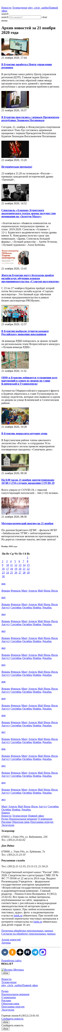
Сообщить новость (12, 1018)
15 (28, 565)
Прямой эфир (36, 815)
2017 (3, 732)
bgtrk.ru (18, 915)
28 (24, 572)
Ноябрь (37, 607)
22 (28, 568)
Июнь (47, 590)
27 (20, 572)
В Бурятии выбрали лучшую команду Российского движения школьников (25, 333)
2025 (3, 598)
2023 (3, 631)
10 (7, 565)
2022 (3, 648)
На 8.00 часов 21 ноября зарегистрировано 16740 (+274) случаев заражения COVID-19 (27, 481)
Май (40, 590)
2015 (3, 766)
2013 (3, 800)
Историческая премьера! (16, 166)
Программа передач (41, 821)
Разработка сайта (11, 960)
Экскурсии (7, 825)
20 (20, 568)
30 (3, 576)
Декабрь (47, 607)
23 (3, 572)
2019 (3, 699)
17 (7, 568)
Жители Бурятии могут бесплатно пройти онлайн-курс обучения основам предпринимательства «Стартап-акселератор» (30, 278)
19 (15, 568)
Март (24, 590)
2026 (3, 584)
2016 (3, 749)
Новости (6, 7)
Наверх (5, 812)
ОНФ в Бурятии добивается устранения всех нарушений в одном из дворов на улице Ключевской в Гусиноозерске (29, 380)
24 (7, 572)
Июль (54, 590)
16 (3, 568)
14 (24, 565)
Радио (4, 818)
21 (24, 568)
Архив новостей (11, 939)
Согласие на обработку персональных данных (28, 933)
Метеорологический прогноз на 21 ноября (27, 523)
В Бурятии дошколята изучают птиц (24, 433)
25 (11, 572)
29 (28, 572)
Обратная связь (21, 821)
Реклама (6, 821)
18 (11, 568)
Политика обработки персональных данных (27, 930)
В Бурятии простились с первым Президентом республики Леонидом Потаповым (30, 119)
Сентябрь (16, 607)
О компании (45, 818)
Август (5, 607)
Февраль (16, 590)
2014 (3, 783)
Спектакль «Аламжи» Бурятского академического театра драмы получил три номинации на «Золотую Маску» (28, 213)
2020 (3, 682)
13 (20, 565)
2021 (3, 665)
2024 (3, 614)
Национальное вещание (23, 818)
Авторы (6, 942)
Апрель (32, 590)
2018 (3, 716)
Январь (5, 590)
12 (15, 565)
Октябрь (27, 607)
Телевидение (19, 7)
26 (15, 572)
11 (11, 565)
